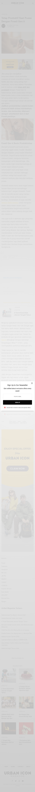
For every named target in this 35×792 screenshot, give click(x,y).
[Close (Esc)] (32, 384)
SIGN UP (17, 402)
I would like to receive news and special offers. (18, 407)
